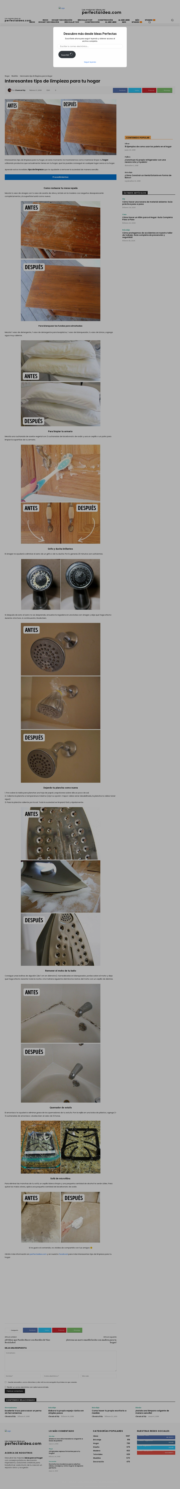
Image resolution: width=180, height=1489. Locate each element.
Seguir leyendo (90, 62)
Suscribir (65, 55)
